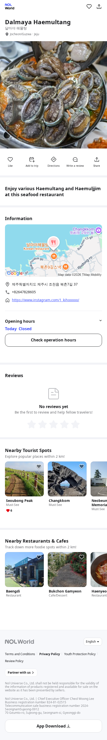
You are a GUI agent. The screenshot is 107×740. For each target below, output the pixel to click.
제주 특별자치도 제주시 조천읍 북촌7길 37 (45, 284)
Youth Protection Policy (80, 654)
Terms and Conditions (20, 654)
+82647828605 (24, 292)
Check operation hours (53, 340)
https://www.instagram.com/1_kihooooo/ (45, 300)
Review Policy (14, 661)
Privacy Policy (49, 654)
